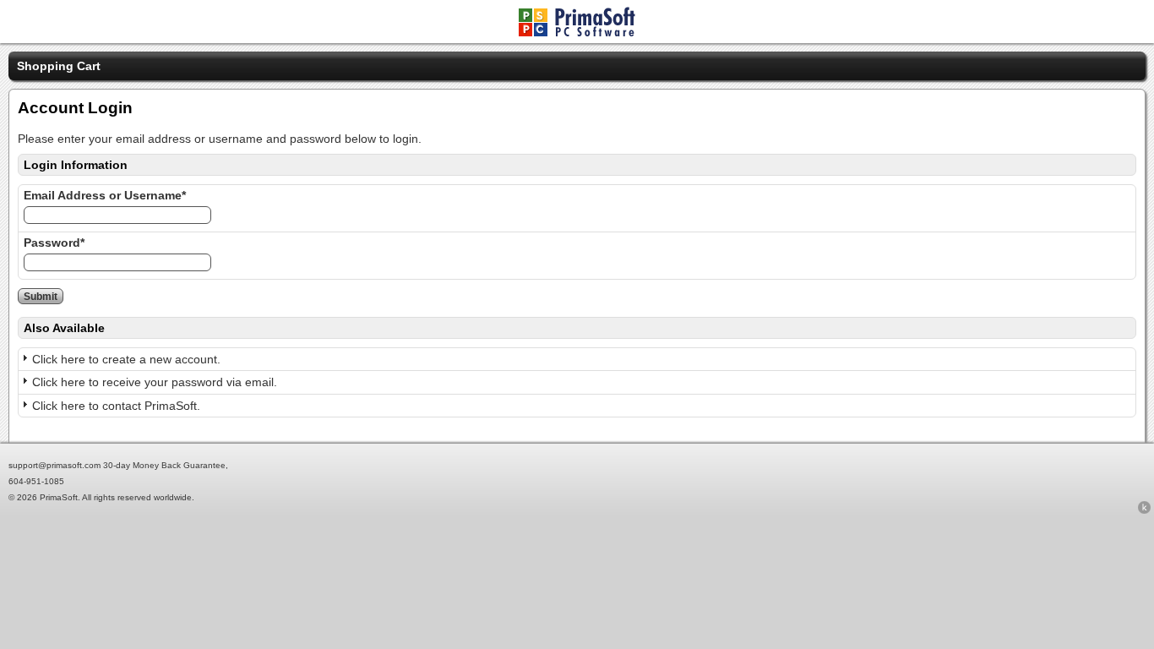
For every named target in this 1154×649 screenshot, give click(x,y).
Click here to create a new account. (126, 359)
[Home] (577, 32)
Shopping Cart (59, 66)
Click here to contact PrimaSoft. (116, 405)
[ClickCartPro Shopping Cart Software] (1144, 510)
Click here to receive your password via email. (154, 382)
